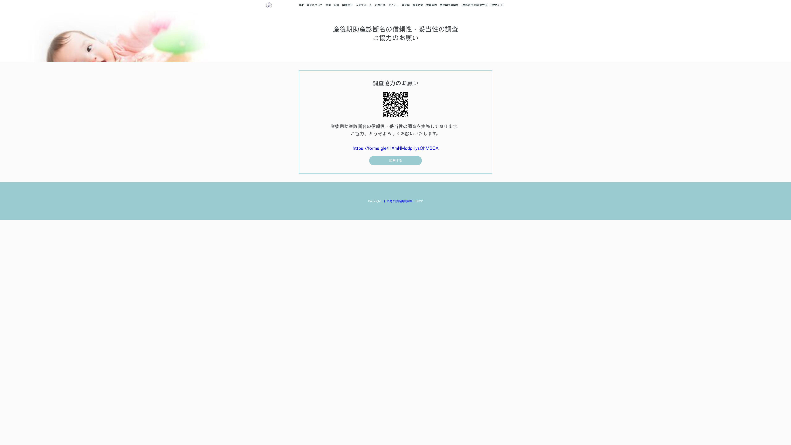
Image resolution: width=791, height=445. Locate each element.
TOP (301, 5)
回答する (395, 160)
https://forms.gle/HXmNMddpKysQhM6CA (396, 148)
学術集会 (347, 5)
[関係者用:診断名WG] (474, 5)
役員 (336, 5)
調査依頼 (418, 5)
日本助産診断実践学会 (398, 201)
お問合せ (380, 5)
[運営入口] (496, 5)
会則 (328, 5)
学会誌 (406, 5)
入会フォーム (364, 5)
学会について (315, 5)
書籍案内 (431, 5)
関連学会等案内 (449, 5)
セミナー (393, 5)
